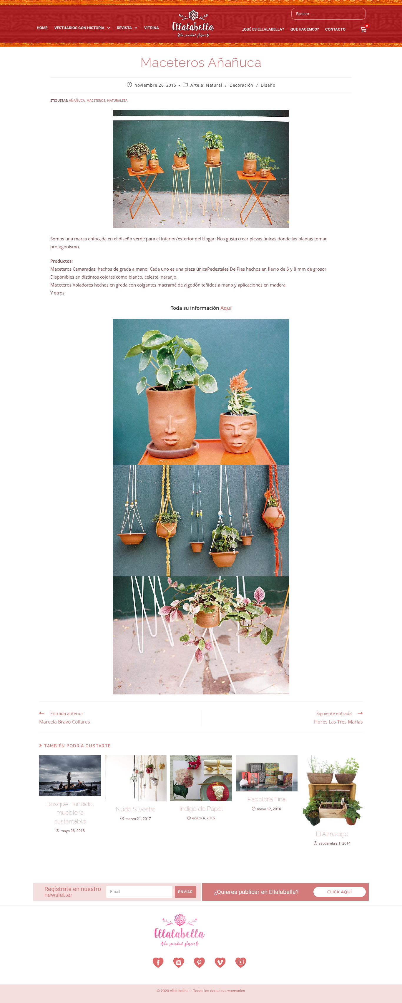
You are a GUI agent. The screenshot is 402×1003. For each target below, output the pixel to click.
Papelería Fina (266, 799)
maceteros (96, 100)
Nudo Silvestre (135, 809)
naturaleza (117, 100)
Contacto (335, 29)
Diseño (268, 85)
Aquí (226, 307)
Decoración (241, 85)
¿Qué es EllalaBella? (263, 29)
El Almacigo (332, 834)
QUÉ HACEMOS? (304, 29)
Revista (124, 28)
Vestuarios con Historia (79, 28)
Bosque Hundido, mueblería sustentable (70, 812)
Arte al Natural (206, 85)
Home (42, 28)
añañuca (77, 100)
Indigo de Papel (201, 808)
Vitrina (151, 28)
